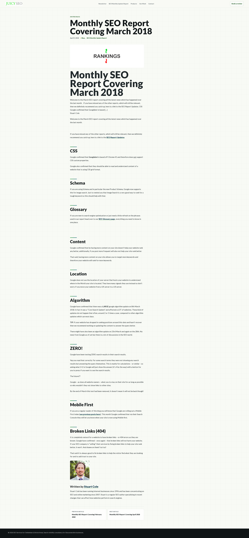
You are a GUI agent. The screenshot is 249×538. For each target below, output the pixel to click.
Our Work (142, 4)
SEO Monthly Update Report (118, 4)
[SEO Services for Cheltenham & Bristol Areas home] (13, 4)
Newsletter (102, 4)
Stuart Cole (91, 486)
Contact (151, 4)
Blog (83, 38)
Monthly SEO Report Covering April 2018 (125, 513)
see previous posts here (90, 414)
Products (134, 4)
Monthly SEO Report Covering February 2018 (87, 514)
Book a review (237, 4)
